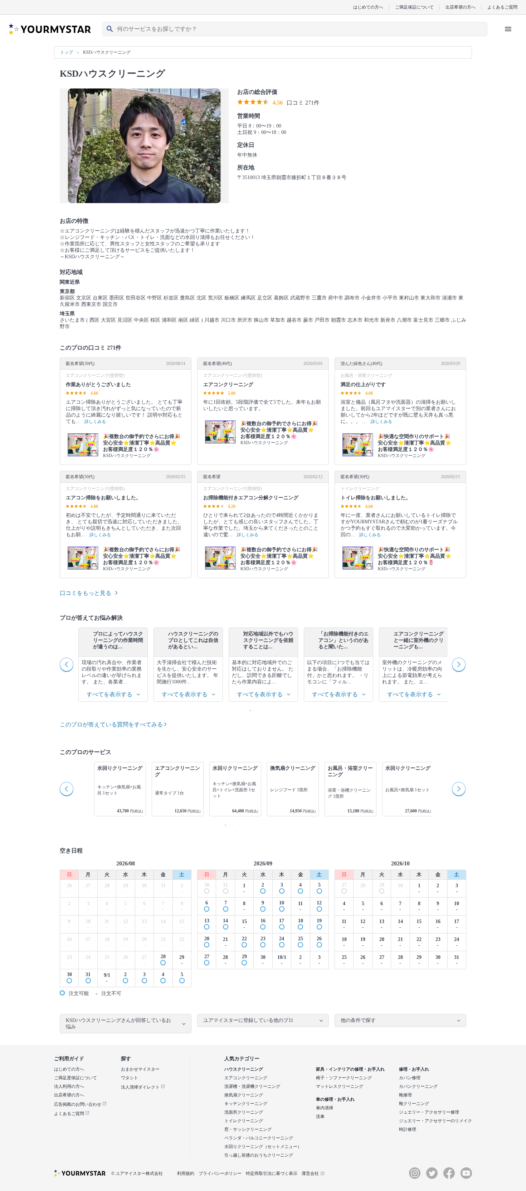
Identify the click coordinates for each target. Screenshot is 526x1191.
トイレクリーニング (243, 1120)
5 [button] (277, 709)
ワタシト (129, 1077)
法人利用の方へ (69, 1086)
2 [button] (256, 709)
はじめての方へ (368, 7)
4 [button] (270, 709)
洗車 (320, 1116)
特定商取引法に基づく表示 (271, 1173)
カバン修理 (409, 1077)
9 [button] (281, 823)
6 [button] (259, 823)
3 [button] (263, 709)
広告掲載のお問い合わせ (78, 1104)
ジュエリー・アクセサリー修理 (429, 1112)
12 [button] (302, 823)
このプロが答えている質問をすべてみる (112, 724)
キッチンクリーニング (245, 1103)
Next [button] (459, 665)
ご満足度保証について (75, 1077)
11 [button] (295, 823)
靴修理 (405, 1095)
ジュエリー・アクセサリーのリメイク (435, 1120)
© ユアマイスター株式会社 (137, 1173)
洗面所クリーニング (243, 1112)
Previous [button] (67, 665)
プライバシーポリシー (220, 1173)
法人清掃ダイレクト (141, 1087)
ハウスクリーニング (243, 1069)
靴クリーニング (414, 1103)
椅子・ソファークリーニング (344, 1077)
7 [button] (266, 823)
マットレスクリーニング (339, 1086)
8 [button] (274, 823)
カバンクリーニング (418, 1086)
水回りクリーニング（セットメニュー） (263, 1146)
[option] (113, 665)
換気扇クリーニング (243, 1095)
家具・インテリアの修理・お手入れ (350, 1069)
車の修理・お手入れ (335, 1099)
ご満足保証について (414, 7)
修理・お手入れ (414, 1069)
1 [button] (248, 709)
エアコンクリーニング (245, 1077)
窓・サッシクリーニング (248, 1129)
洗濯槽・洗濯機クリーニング (252, 1086)
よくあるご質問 (502, 7)
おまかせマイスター (140, 1069)
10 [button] (288, 823)
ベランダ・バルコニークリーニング (258, 1137)
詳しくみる (95, 421)
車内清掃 (324, 1107)
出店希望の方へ (460, 7)
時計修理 (407, 1129)
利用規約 (185, 1173)
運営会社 (310, 1173)
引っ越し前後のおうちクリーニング (258, 1155)
